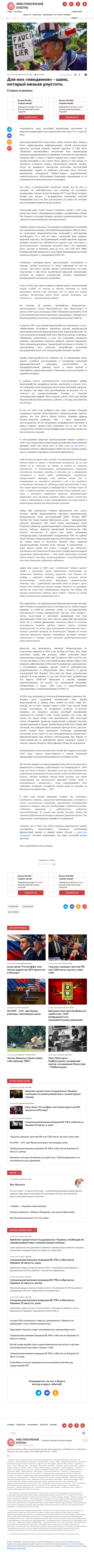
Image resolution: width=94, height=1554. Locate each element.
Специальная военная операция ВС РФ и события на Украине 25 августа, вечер (42, 1281)
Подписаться (30, 117)
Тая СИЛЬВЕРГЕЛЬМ (65, 963)
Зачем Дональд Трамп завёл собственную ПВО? (25, 1059)
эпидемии (13, 906)
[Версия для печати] (86, 74)
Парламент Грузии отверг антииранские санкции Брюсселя (42, 1329)
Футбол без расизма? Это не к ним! (29, 1217)
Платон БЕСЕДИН (25, 1179)
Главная (10, 1425)
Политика (36, 15)
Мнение (66, 15)
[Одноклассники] (9, 142)
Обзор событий (25, 1087)
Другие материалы (18, 928)
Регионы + (18, 15)
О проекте (45, 1440)
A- (80, 74)
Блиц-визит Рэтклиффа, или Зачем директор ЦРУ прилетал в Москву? (26, 969)
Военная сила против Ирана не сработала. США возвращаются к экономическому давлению (67, 1015)
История (58, 15)
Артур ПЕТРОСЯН (23, 1007)
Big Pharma (13, 912)
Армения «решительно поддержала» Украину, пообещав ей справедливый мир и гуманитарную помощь (53, 1093)
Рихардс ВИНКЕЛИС (65, 1055)
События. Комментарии (20, 1230)
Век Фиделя (17, 1184)
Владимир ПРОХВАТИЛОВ (26, 1055)
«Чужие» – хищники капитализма (28, 1206)
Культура (44, 1425)
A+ (75, 74)
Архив (69, 1440)
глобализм (27, 906)
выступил (79, 446)
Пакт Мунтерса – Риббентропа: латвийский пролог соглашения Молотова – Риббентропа (66, 1062)
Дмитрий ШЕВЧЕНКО (24, 963)
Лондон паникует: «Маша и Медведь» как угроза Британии (42, 1211)
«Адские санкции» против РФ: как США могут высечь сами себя (66, 969)
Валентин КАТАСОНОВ (24, 74)
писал (32, 770)
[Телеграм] (9, 129)
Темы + (9, 15)
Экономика (48, 15)
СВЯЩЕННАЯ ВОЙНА (77, 15)
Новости (27, 15)
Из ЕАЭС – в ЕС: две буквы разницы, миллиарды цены (24, 1012)
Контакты (62, 1440)
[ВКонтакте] (9, 135)
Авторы (54, 1440)
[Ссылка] (9, 148)
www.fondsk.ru (73, 1544)
